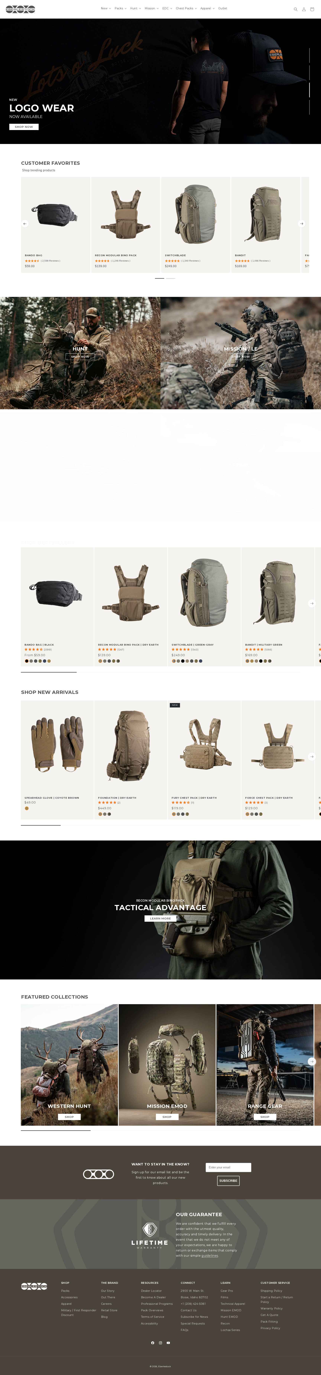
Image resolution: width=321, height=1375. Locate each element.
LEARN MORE (160, 918)
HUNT (80, 349)
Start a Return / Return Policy (277, 1300)
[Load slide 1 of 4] (309, 55)
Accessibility (149, 1323)
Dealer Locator (151, 1291)
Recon (225, 1323)
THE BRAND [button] (109, 1283)
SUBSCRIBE (228, 1180)
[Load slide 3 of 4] (309, 90)
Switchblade (175, 255)
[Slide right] (312, 603)
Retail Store (109, 1310)
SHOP (69, 1117)
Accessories (69, 1297)
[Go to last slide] (25, 223)
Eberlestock (164, 1366)
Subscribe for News (194, 1317)
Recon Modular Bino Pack (116, 255)
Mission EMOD (231, 1310)
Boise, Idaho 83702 (194, 1297)
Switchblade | (192, 644)
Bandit (240, 255)
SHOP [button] (65, 1283)
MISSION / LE (241, 349)
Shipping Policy (271, 1291)
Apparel (66, 1304)
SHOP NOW (80, 356)
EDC (80, 465)
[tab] (159, 278)
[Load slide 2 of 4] (309, 72)
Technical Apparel (233, 1304)
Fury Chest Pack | (194, 797)
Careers (106, 1304)
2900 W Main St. (192, 1291)
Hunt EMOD (229, 1317)
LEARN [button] (225, 1283)
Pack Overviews (152, 1310)
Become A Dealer (153, 1297)
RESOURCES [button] (149, 1283)
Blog (104, 1317)
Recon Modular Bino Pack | (128, 644)
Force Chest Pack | (269, 797)
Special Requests (193, 1323)
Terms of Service (152, 1317)
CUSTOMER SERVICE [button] (275, 1283)
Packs (65, 1291)
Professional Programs (157, 1304)
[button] (105, 8)
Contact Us (188, 1310)
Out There (108, 1297)
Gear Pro (227, 1291)
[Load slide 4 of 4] (309, 107)
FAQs (184, 1330)
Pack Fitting (269, 1321)
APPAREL (240, 465)
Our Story (107, 1291)
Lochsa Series (230, 1330)
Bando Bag (33, 255)
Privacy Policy (270, 1328)
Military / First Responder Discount (78, 1313)
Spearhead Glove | (52, 797)
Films (224, 1297)
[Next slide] (301, 223)
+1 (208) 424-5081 (193, 1304)
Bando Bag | (39, 644)
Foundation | (117, 797)
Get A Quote (269, 1315)
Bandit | (263, 644)
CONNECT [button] (188, 1283)
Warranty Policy (272, 1308)
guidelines (210, 1255)
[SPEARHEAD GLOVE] (160, 81)
